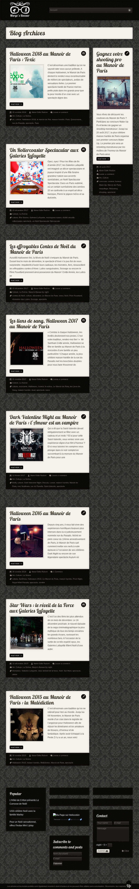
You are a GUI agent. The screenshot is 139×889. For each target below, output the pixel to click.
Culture (19, 116)
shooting (102, 192)
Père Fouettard (75, 296)
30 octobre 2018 (19, 112)
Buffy (14, 483)
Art (13, 116)
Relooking (113, 189)
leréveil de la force (50, 671)
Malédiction (45, 763)
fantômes (23, 579)
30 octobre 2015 (19, 755)
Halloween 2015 (19, 763)
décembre (37, 296)
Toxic (37, 123)
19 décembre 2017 (20, 210)
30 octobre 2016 (19, 572)
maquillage (103, 189)
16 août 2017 (105, 167)
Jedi (40, 671)
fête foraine (24, 217)
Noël (66, 296)
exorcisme (23, 386)
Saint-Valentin (50, 486)
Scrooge (34, 299)
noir (19, 486)
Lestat (52, 483)
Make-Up (103, 185)
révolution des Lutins (21, 299)
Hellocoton (76, 819)
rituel (33, 390)
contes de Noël (18, 296)
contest (111, 181)
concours (103, 181)
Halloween (32, 386)
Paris (68, 119)
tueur (48, 390)
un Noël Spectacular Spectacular (46, 221)
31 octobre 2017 (19, 379)
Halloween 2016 (34, 579)
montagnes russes (54, 217)
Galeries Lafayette (37, 217)
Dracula (45, 483)
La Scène (27, 116)
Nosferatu (26, 486)
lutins (61, 296)
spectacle (30, 123)
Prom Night (77, 579)
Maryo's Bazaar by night (39, 292)
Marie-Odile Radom (40, 112)
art (13, 119)
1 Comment (58, 572)
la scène (48, 386)
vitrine (14, 674)
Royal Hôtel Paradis (20, 583)
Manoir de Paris (114, 185)
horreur (41, 386)
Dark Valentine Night (32, 483)
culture (18, 119)
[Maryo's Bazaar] (26, 10)
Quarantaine (76, 119)
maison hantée (58, 119)
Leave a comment (60, 112)
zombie (42, 583)
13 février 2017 (18, 475)
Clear (126, 851)
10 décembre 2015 (20, 664)
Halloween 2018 (29, 119)
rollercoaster (17, 221)
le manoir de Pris (44, 119)
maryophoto (64, 819)
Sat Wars (67, 671)
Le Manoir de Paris (50, 296)
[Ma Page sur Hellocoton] (66, 815)
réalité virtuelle (69, 217)
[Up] (129, 884)
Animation (16, 671)
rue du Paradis (18, 123)
